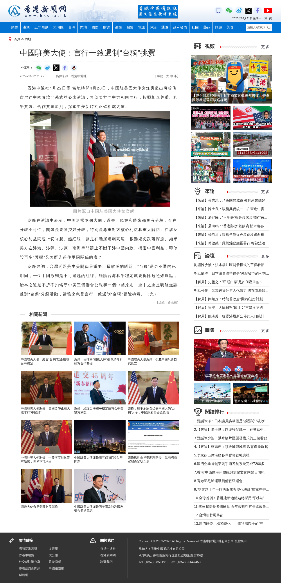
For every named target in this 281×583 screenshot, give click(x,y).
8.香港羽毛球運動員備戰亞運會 (218, 481)
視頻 (118, 27)
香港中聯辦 (26, 555)
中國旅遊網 (56, 568)
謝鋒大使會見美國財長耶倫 (39, 506)
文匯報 (53, 548)
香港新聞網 (108, 555)
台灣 (71, 27)
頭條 (14, 27)
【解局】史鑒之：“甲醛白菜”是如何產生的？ (228, 282)
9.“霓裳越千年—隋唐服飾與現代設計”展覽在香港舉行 (235, 489)
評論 (153, 27)
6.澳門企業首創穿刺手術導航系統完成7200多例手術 (234, 464)
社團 (195, 27)
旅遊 (218, 27)
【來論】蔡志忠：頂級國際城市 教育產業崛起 (229, 200)
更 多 (265, 47)
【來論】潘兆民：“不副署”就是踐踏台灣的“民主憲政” (235, 217)
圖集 (129, 27)
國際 (95, 27)
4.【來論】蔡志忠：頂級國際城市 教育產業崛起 (231, 447)
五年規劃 (41, 27)
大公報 (53, 555)
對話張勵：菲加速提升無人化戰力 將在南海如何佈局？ (236, 290)
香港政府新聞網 (29, 568)
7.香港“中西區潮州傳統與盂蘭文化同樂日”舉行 (230, 472)
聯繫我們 (106, 561)
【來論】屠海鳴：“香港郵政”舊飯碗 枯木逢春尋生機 (234, 226)
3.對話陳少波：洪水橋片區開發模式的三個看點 (230, 438)
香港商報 (55, 561)
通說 (164, 27)
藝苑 (206, 27)
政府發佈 (180, 27)
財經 (106, 27)
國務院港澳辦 (28, 548)
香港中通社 (108, 548)
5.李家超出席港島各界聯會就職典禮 (222, 455)
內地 (83, 27)
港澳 (26, 27)
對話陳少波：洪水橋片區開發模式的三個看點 (229, 265)
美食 (230, 27)
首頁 (17, 39)
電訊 (141, 27)
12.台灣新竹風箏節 (208, 515)
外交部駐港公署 (29, 561)
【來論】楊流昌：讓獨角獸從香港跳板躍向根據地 (232, 234)
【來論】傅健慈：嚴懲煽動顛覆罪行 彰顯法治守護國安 (236, 243)
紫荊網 (23, 575)
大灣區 (58, 27)
